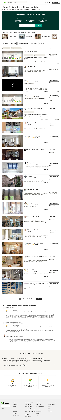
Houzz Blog (52, 404)
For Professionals (28, 404)
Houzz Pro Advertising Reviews (30, 409)
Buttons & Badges (28, 416)
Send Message (54, 51)
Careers (14, 406)
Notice (17, 408)
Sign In (37, 415)
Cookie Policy (15, 411)
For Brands (27, 414)
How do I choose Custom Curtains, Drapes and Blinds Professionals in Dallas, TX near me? (23, 358)
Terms (14, 409)
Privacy (14, 408)
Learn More (17, 347)
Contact (37, 413)
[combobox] (17, 2)
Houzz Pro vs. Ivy (28, 408)
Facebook (52, 408)
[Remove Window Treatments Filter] (20, 48)
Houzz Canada (39, 404)
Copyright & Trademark (17, 415)
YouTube (51, 410)
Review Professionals (40, 406)
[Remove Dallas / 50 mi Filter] (9, 48)
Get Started (38, 25)
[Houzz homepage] (5, 2)
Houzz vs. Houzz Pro (28, 406)
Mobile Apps (15, 413)
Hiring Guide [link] (24, 9)
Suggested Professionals (41, 408)
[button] (2, 2)
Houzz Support (39, 411)
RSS (51, 411)
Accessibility (38, 409)
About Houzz (15, 404)
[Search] (8, 2)
